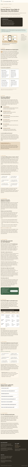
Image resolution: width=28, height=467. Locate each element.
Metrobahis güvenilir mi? (5, 393)
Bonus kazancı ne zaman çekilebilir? (7, 401)
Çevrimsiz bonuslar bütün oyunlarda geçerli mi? (8, 404)
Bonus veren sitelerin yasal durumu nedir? (7, 407)
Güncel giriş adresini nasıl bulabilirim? (7, 396)
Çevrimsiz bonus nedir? (5, 388)
